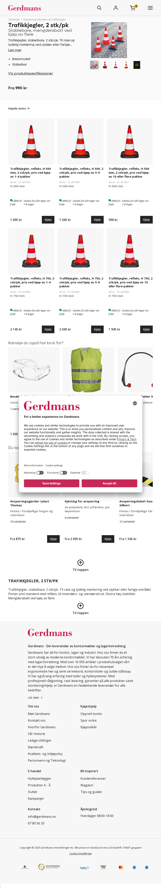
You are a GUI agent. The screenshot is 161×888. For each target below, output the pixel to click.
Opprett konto (91, 714)
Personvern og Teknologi (47, 760)
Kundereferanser (93, 778)
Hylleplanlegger (39, 778)
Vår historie (36, 734)
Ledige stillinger (39, 740)
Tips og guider (91, 792)
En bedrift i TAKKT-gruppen (126, 847)
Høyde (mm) (17, 108)
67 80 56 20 (36, 823)
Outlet (32, 792)
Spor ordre (88, 720)
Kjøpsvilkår (88, 727)
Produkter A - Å (39, 785)
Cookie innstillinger (80, 853)
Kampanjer (36, 798)
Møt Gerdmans (39, 714)
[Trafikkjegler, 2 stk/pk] (94, 65)
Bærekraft (35, 747)
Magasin (86, 785)
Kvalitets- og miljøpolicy (45, 754)
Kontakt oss (37, 720)
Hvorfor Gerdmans (42, 727)
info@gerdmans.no (42, 816)
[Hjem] (36, 8)
